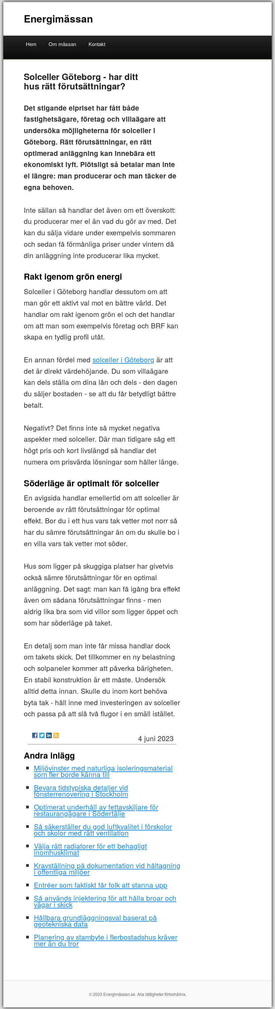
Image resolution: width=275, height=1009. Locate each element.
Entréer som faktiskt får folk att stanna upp (100, 885)
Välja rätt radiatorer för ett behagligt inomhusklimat (90, 849)
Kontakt (97, 43)
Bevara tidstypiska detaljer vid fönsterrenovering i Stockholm (81, 790)
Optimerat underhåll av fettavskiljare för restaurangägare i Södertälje (96, 810)
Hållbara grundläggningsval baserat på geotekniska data (95, 920)
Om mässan (62, 43)
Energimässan (58, 18)
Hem (31, 43)
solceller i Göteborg (123, 359)
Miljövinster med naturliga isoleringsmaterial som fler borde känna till (103, 771)
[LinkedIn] (49, 735)
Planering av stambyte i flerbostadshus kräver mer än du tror (105, 940)
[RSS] (56, 735)
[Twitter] (42, 735)
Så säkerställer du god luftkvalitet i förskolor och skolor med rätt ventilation (103, 829)
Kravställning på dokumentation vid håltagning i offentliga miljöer (107, 868)
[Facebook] (35, 735)
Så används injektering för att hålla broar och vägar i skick (105, 901)
